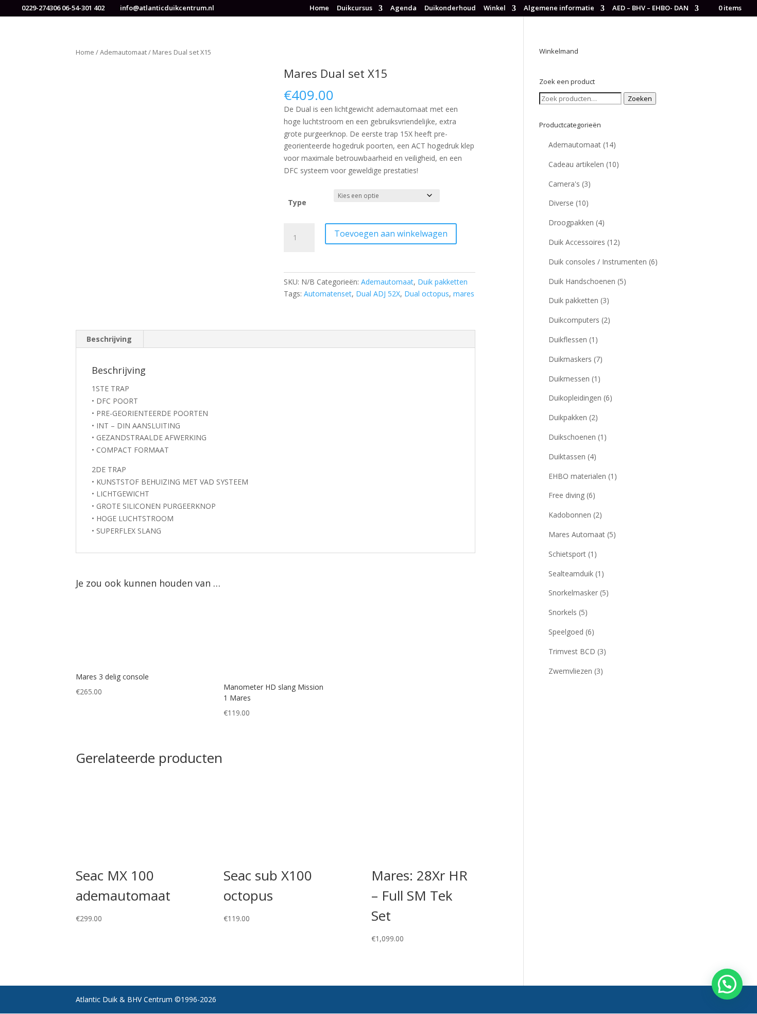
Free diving (566, 495)
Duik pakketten (443, 282)
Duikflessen (567, 339)
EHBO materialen (577, 476)
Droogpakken (571, 222)
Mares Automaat (576, 534)
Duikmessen (569, 379)
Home (319, 8)
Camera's (564, 184)
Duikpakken (567, 417)
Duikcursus (354, 8)
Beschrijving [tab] (109, 339)
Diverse (561, 203)
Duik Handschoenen (581, 281)
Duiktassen (567, 456)
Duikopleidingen (574, 398)
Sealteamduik (570, 573)
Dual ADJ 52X (378, 293)
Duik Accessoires (576, 242)
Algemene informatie (559, 8)
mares (463, 293)
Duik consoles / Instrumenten (597, 262)
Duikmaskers (570, 359)
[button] (727, 984)
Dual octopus (426, 293)
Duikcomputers (573, 320)
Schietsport (567, 554)
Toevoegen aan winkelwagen (391, 233)
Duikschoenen (572, 437)
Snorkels (562, 612)
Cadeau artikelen (576, 164)
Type (297, 202)
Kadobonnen (569, 515)
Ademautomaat (123, 52)
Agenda (403, 8)
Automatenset (328, 293)
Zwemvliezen (570, 671)
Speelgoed (565, 632)
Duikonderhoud (450, 8)
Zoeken (640, 98)
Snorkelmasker (573, 592)
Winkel (495, 8)
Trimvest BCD (571, 651)
